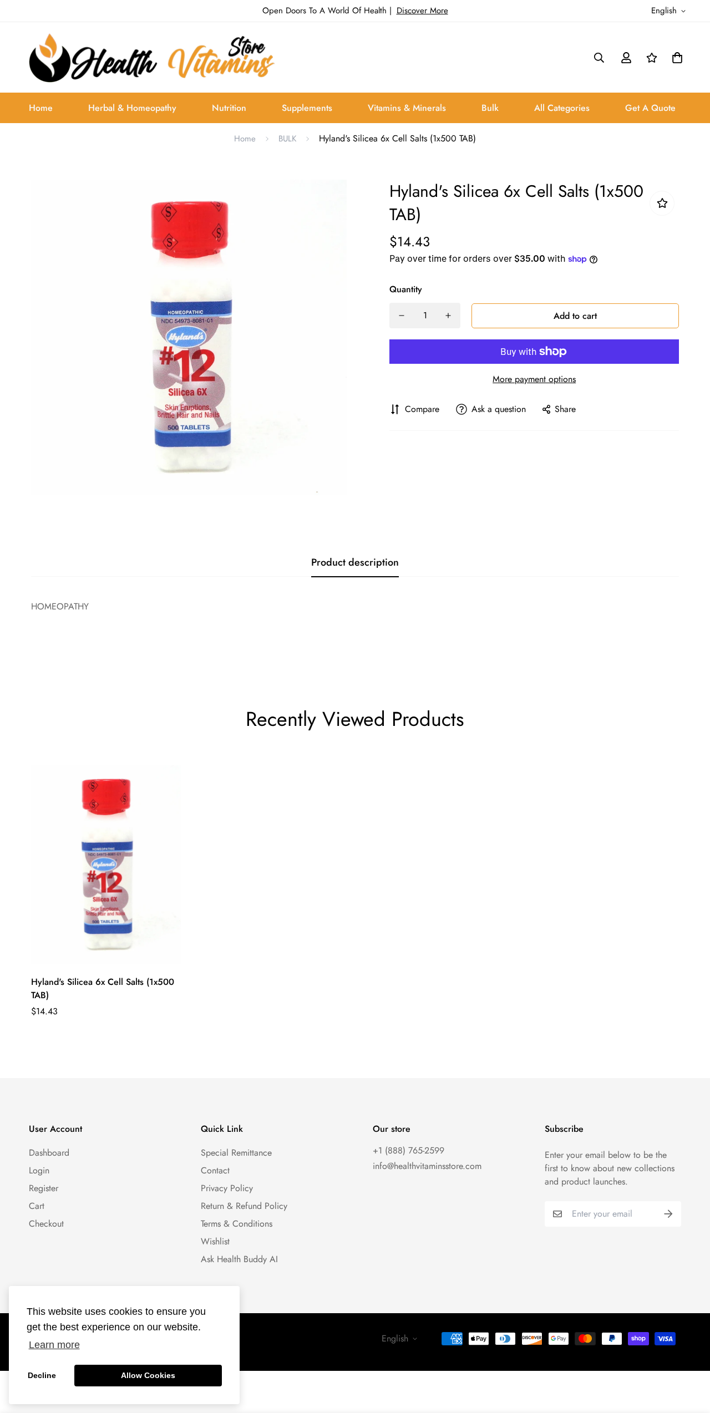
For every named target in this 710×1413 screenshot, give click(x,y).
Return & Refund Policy (244, 1205)
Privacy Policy (227, 1188)
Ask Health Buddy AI (239, 1259)
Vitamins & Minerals (407, 107)
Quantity (405, 289)
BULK (287, 139)
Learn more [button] (54, 1344)
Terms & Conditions (236, 1223)
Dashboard (49, 1152)
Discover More (422, 10)
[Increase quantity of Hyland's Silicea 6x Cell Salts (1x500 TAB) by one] (448, 315)
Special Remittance (236, 1152)
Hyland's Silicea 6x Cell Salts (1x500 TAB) (102, 988)
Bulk (490, 107)
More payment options (534, 379)
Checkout (46, 1223)
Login (39, 1170)
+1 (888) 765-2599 (408, 1150)
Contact (215, 1170)
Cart (36, 1205)
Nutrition (229, 107)
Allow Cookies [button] (148, 1375)
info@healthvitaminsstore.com (427, 1166)
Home (41, 107)
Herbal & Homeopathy (132, 107)
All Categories (562, 107)
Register (43, 1188)
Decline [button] (42, 1375)
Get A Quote (650, 107)
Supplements (307, 107)
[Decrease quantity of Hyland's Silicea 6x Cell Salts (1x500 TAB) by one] (401, 315)
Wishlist (215, 1241)
